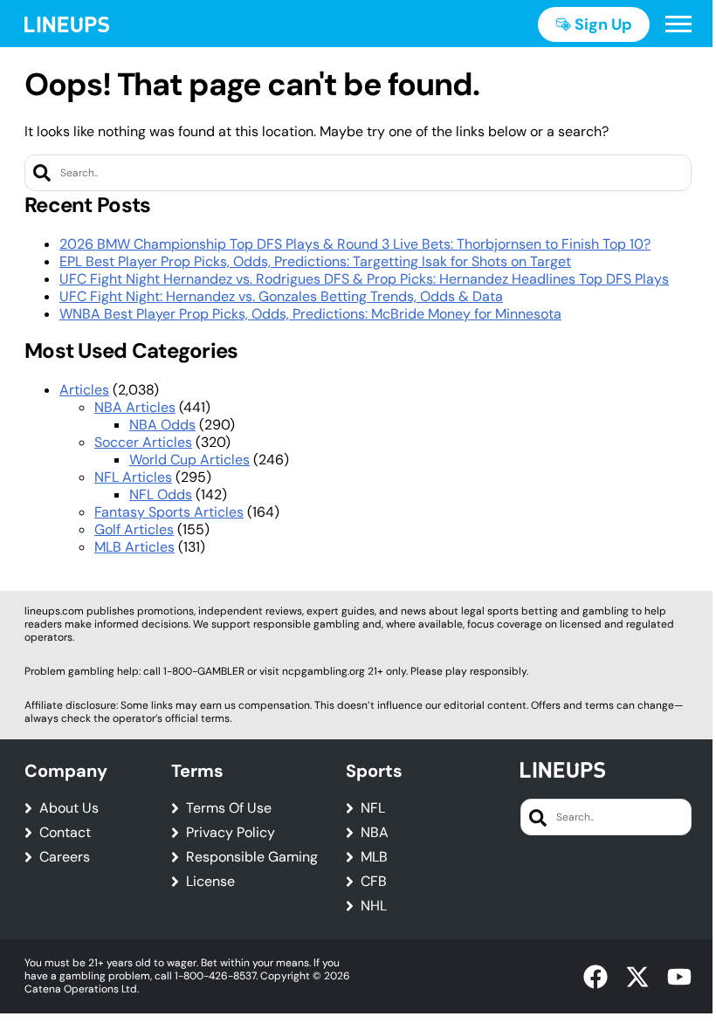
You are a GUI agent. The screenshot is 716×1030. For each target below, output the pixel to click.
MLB (374, 857)
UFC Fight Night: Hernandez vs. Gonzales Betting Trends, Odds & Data (281, 296)
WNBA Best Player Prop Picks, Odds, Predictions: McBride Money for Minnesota (310, 314)
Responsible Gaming (252, 857)
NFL (373, 808)
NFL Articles (133, 477)
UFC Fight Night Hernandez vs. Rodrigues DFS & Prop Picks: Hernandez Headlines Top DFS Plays (364, 279)
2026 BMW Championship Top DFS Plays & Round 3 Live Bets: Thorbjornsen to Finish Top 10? (355, 244)
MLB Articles (134, 547)
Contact (65, 832)
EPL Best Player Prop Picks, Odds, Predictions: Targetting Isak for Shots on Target (315, 261)
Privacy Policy (230, 832)
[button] (678, 24)
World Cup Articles (189, 459)
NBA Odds (162, 424)
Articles (84, 390)
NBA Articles (135, 407)
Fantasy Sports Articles (169, 512)
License (210, 881)
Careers (64, 857)
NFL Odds (160, 494)
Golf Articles (134, 529)
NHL (374, 906)
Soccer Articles (143, 442)
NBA (375, 832)
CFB (374, 881)
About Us (69, 808)
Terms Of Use (229, 808)
